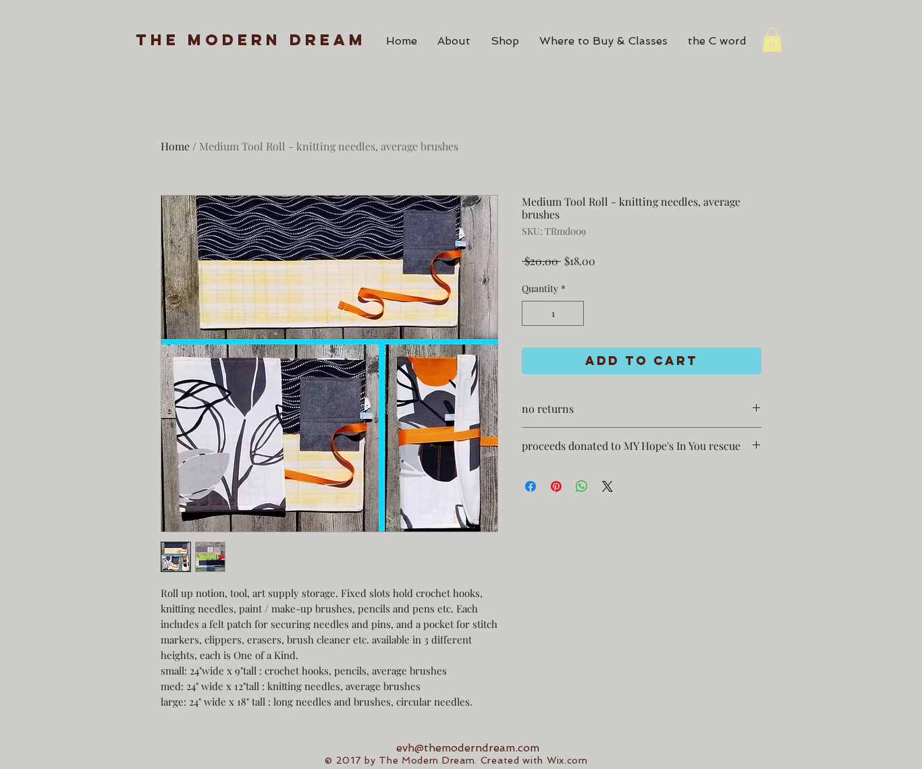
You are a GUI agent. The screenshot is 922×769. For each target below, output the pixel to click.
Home (175, 146)
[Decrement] (532, 313)
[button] (772, 40)
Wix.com (567, 760)
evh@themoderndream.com (467, 747)
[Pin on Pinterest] (556, 486)
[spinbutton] (553, 313)
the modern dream (251, 39)
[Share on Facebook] (530, 486)
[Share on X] (607, 486)
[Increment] (573, 313)
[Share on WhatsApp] (582, 486)
